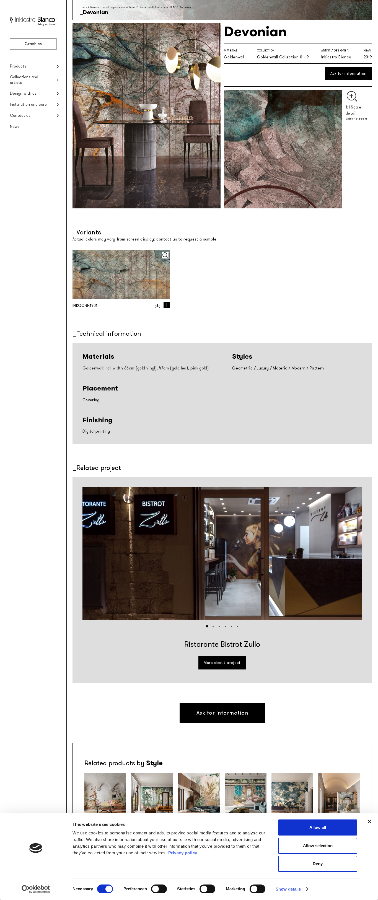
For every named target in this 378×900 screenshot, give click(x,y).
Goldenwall (234, 57)
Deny (318, 863)
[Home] (33, 24)
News (14, 126)
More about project (222, 662)
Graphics (33, 43)
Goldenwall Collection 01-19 (157, 7)
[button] (207, 626)
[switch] (159, 889)
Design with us (23, 93)
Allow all (317, 827)
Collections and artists (24, 79)
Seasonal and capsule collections (113, 7)
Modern (298, 368)
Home (83, 7)
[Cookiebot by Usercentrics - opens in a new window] (36, 889)
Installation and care (28, 104)
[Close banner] (369, 821)
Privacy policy (182, 852)
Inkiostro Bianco (336, 57)
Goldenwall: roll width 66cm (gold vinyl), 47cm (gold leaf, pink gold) (145, 368)
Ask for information (348, 73)
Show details (288, 889)
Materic (280, 368)
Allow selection (318, 845)
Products (18, 66)
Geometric (242, 368)
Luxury (263, 368)
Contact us (20, 115)
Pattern (317, 368)
